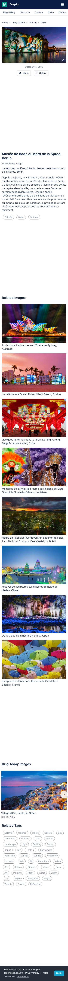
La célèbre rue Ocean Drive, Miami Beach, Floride (31, 394)
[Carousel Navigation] (34, 796)
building (37, 844)
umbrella (9, 861)
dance (7, 850)
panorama (33, 878)
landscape (10, 844)
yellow (58, 861)
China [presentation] (51, 12)
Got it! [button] (59, 973)
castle (21, 884)
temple (8, 884)
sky (60, 832)
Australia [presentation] (25, 12)
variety (46, 867)
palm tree (9, 855)
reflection (35, 884)
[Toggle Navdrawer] (62, 4)
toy (19, 850)
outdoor (34, 217)
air (31, 861)
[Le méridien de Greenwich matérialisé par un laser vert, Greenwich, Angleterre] (5, 45)
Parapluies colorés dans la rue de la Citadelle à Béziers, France (30, 682)
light (24, 844)
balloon (18, 867)
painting (17, 872)
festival (30, 850)
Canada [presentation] (39, 12)
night (30, 872)
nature (49, 838)
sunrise (37, 855)
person (50, 844)
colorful (8, 217)
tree (38, 838)
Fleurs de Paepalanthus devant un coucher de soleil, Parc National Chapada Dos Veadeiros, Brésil (33, 539)
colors (35, 832)
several (48, 832)
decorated (9, 838)
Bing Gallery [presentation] (9, 12)
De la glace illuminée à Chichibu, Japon (25, 635)
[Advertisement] (34, 115)
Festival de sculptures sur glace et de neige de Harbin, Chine (30, 588)
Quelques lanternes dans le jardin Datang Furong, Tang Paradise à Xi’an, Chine (31, 441)
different (32, 867)
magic (47, 878)
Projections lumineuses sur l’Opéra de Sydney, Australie (29, 347)
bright (54, 872)
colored (22, 832)
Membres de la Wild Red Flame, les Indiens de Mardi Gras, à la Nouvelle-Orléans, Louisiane (33, 490)
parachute (43, 861)
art (5, 872)
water (21, 217)
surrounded (46, 850)
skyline (18, 878)
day (6, 867)
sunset (24, 855)
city (6, 878)
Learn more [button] (23, 976)
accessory (52, 855)
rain (21, 861)
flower (59, 867)
